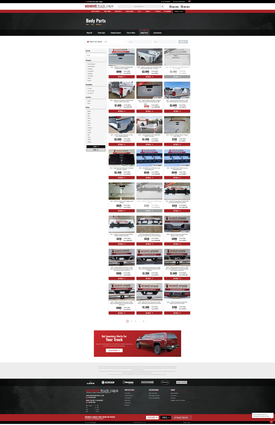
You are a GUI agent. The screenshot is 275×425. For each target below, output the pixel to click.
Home (87, 24)
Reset (95, 150)
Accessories (158, 32)
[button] (96, 60)
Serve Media (93, 422)
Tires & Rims (131, 32)
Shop (92, 24)
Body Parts (144, 32)
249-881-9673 (185, 7)
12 (143, 321)
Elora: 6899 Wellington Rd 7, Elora (95, 395)
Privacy (185, 422)
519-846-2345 (174, 7)
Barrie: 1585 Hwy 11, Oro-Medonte (94, 400)
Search (183, 42)
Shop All (89, 32)
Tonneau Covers (116, 32)
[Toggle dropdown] (100, 11)
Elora (96, 1)
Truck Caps (101, 32)
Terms (188, 422)
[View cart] (189, 1)
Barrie (100, 1)
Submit (95, 146)
